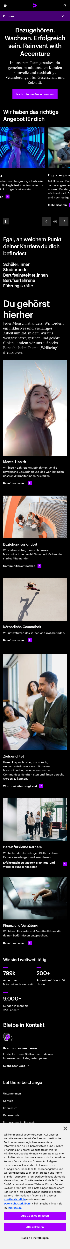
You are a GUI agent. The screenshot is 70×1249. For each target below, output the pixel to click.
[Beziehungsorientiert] (35, 525)
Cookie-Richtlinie (15, 1199)
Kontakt (8, 1109)
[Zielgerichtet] (35, 710)
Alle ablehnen (35, 1227)
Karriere (8, 16)
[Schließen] (65, 1128)
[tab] (35, 272)
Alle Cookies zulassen (35, 1215)
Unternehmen (12, 1101)
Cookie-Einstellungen (35, 1238)
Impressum (10, 1116)
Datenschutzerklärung (17, 1203)
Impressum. (15, 1208)
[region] (35, 1186)
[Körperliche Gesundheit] (35, 607)
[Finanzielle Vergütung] (35, 906)
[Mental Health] (35, 416)
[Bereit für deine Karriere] (35, 828)
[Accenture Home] (35, 5)
